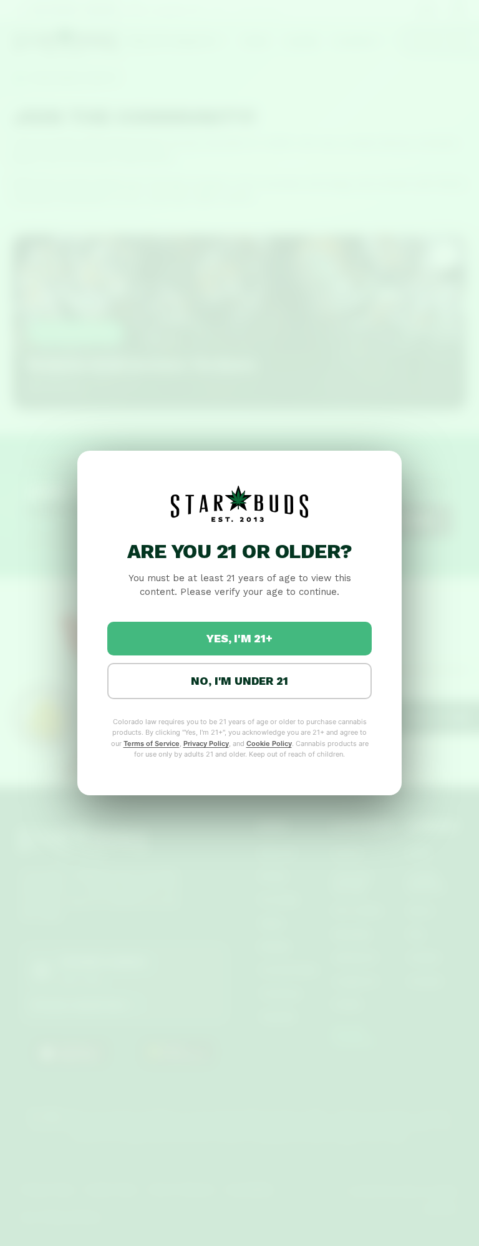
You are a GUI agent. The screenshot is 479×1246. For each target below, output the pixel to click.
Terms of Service (151, 743)
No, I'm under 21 (239, 680)
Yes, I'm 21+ (239, 638)
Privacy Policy (206, 743)
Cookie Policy (269, 743)
